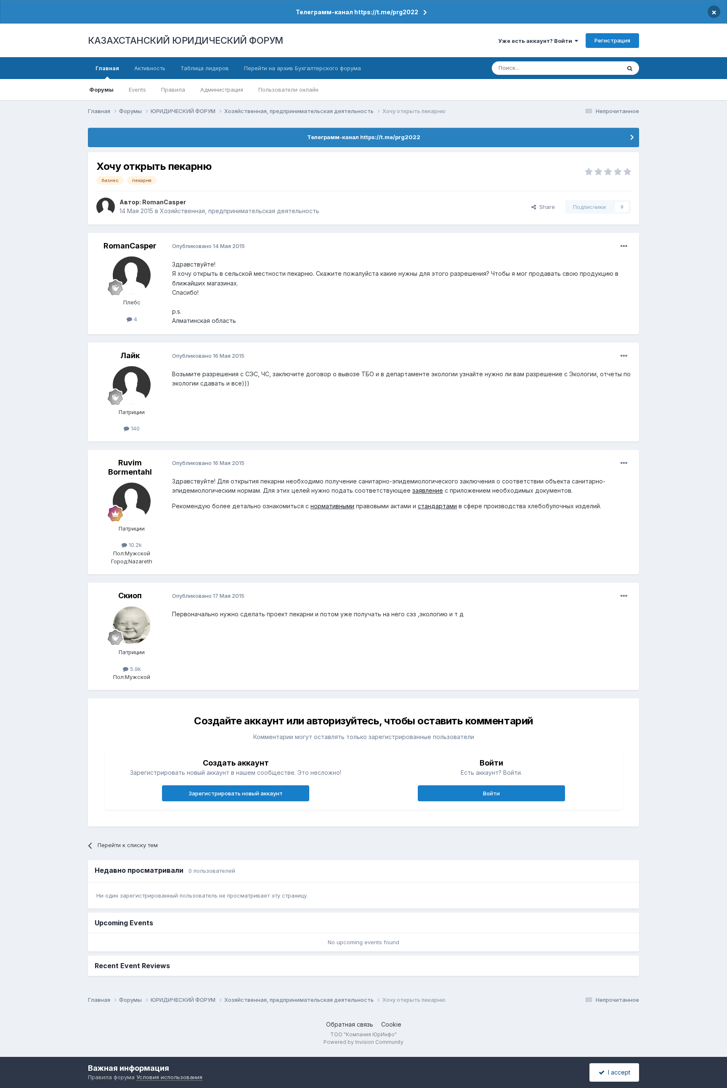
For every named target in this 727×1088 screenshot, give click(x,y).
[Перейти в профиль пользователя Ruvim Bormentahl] (132, 501)
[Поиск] (630, 68)
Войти (491, 793)
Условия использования (169, 1077)
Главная (107, 68)
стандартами (437, 506)
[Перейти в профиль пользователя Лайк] (132, 385)
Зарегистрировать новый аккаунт (235, 793)
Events (137, 89)
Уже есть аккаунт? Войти (536, 40)
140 (134, 428)
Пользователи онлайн (288, 89)
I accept (617, 1072)
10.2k (134, 544)
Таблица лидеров (204, 68)
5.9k (134, 668)
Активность (149, 68)
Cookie (391, 1024)
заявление (427, 490)
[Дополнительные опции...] (624, 246)
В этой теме (594, 68)
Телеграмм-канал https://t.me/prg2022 (357, 12)
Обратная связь (349, 1024)
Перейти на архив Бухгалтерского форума (302, 68)
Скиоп (130, 595)
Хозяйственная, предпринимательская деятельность (239, 210)
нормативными (332, 506)
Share (545, 206)
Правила (173, 89)
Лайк (130, 355)
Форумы (101, 89)
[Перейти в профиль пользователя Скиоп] (132, 625)
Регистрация (612, 40)
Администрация (221, 89)
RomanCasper (164, 202)
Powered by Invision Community (363, 1042)
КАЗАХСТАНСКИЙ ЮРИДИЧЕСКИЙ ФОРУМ (185, 40)
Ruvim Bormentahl (130, 467)
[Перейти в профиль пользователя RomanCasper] (105, 207)
